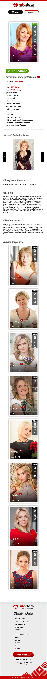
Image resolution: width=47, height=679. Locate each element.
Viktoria (15, 321)
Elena (14, 278)
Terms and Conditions (22, 622)
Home (17, 637)
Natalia (15, 452)
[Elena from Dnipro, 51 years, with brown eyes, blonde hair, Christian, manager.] (23, 265)
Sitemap (18, 630)
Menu (17, 12)
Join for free (23, 655)
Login (32, 12)
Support (17, 648)
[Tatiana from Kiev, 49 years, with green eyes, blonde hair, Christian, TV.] (23, 526)
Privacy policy (20, 624)
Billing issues (19, 627)
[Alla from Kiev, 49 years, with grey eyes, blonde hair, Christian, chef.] (23, 569)
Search (17, 643)
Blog (16, 645)
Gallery (17, 640)
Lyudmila (16, 408)
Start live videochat (19, 71)
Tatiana (15, 365)
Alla (13, 582)
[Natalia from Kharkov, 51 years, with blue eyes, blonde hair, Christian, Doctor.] (23, 482)
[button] (4, 157)
